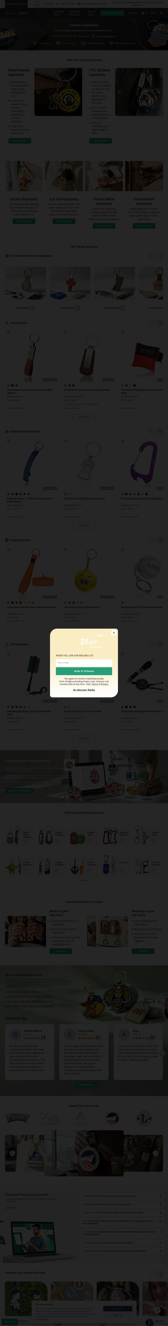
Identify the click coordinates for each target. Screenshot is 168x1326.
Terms (94, 684)
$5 (84, 641)
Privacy (104, 684)
